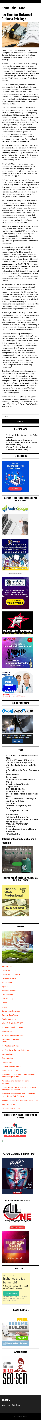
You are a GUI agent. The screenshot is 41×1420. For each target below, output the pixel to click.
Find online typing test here (15, 791)
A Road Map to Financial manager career (19, 762)
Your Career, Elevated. (13, 834)
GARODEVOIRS (7, 995)
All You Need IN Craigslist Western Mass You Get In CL (22, 771)
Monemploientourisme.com (12, 1035)
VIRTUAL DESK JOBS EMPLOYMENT (17, 824)
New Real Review (8, 1104)
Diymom (5, 987)
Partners (8, 808)
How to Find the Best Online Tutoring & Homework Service (22, 795)
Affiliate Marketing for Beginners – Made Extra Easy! (21, 766)
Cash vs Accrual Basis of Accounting (17, 784)
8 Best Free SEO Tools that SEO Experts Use (20, 760)
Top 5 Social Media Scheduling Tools (17, 817)
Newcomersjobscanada (11, 1011)
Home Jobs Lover (13, 7)
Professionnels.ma (9, 991)
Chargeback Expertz (12, 786)
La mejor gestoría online (11, 1066)
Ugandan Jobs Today (10, 1015)
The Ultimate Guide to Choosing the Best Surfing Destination (22, 436)
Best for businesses (12, 774)
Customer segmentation (11, 1108)
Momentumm (7, 983)
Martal (4, 1042)
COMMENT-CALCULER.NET (12, 1023)
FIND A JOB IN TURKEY (11, 974)
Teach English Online (10, 1070)
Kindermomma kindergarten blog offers (18, 805)
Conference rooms (9, 978)
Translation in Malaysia (11, 1040)
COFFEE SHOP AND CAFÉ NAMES (15, 789)
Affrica (4, 1003)
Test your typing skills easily (19, 810)
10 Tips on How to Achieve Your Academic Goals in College (22, 756)
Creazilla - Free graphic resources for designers (20, 1100)
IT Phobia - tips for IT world (12, 1027)
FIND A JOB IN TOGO (10, 970)
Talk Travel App (8, 999)
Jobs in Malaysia (11, 803)
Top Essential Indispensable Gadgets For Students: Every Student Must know (22, 820)
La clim (4, 1007)
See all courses (11, 1293)
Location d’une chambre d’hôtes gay (16, 1050)
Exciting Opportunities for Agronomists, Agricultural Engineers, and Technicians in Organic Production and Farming (22, 442)
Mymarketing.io (8, 1054)
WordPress (24, 1417)
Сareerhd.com (7, 1031)
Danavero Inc (7, 966)
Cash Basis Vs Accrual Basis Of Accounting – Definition (20, 780)
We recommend (11, 826)
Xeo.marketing (7, 1058)
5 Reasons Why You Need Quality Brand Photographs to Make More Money (18, 448)
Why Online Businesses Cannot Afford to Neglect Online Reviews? (21, 830)
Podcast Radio (7, 1062)
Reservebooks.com (12, 814)
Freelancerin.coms (9, 1019)
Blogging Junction (11, 777)
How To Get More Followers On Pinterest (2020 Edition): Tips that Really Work (21, 799)
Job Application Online (10, 1046)
